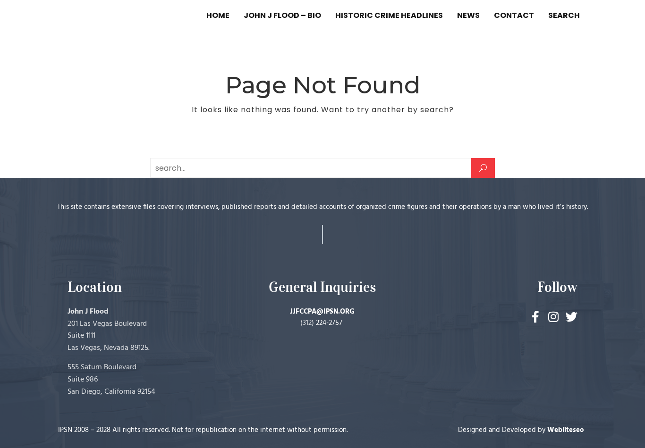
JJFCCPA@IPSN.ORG (322, 311)
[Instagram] (554, 317)
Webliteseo (565, 430)
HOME (217, 15)
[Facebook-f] (536, 317)
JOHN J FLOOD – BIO (282, 15)
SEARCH (564, 15)
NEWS (468, 15)
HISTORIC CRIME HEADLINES (389, 15)
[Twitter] (571, 317)
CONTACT (514, 15)
